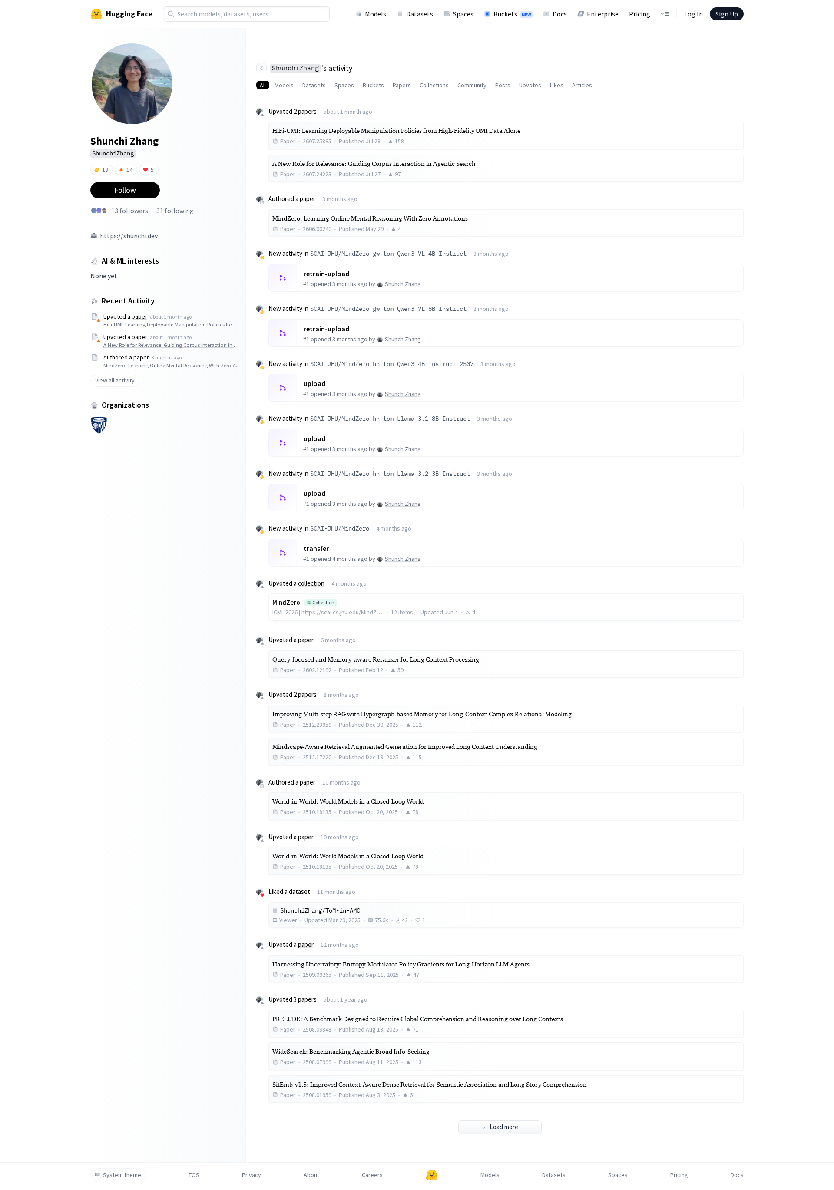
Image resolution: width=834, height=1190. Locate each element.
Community (471, 85)
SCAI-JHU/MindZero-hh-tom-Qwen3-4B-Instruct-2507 (391, 364)
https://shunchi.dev (129, 235)
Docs (560, 14)
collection (311, 583)
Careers (372, 1175)
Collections (434, 85)
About (311, 1175)
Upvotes (530, 85)
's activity (312, 68)
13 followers (129, 210)
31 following (175, 210)
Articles (582, 85)
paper (139, 316)
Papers (402, 85)
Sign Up (726, 14)
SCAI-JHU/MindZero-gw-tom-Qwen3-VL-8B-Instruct (388, 309)
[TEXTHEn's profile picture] (93, 210)
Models (375, 14)
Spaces (463, 14)
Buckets (512, 14)
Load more (504, 1127)
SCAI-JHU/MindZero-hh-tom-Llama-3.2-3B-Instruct (390, 474)
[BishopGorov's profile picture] (99, 210)
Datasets (419, 14)
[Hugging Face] (432, 1175)
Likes (556, 85)
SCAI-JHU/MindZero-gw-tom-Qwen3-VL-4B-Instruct (388, 253)
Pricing (639, 14)
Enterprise (603, 14)
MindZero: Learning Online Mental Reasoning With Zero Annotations (172, 365)
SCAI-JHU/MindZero (339, 528)
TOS (194, 1175)
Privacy (251, 1175)
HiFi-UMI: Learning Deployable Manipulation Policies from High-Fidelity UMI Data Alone (172, 324)
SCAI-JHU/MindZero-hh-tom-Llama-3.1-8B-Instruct (390, 418)
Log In (693, 14)
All (263, 85)
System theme (122, 1175)
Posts (502, 85)
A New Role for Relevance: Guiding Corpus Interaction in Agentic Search (172, 345)
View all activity (115, 380)
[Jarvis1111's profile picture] (104, 210)
